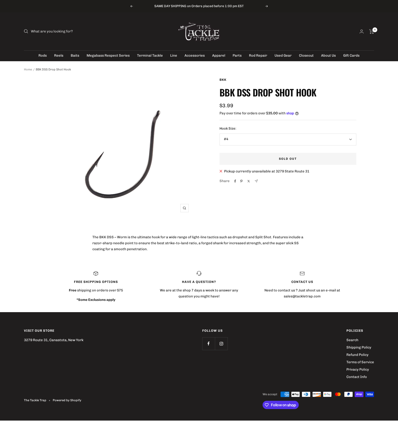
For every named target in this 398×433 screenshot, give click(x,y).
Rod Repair (258, 55)
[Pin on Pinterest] (241, 181)
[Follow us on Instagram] (221, 343)
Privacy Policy (357, 369)
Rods (42, 55)
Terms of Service (360, 362)
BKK (222, 80)
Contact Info (356, 377)
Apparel (218, 55)
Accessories (194, 55)
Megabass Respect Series (108, 55)
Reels (58, 55)
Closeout (306, 55)
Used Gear (283, 55)
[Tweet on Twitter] (249, 181)
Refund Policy (357, 355)
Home (28, 69)
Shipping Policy (358, 347)
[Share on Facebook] (235, 181)
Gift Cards (351, 55)
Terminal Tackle (150, 55)
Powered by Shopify (67, 400)
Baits (75, 55)
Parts (237, 55)
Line (173, 55)
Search (352, 340)
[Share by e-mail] (256, 181)
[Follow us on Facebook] (208, 343)
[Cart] (371, 31)
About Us (328, 55)
